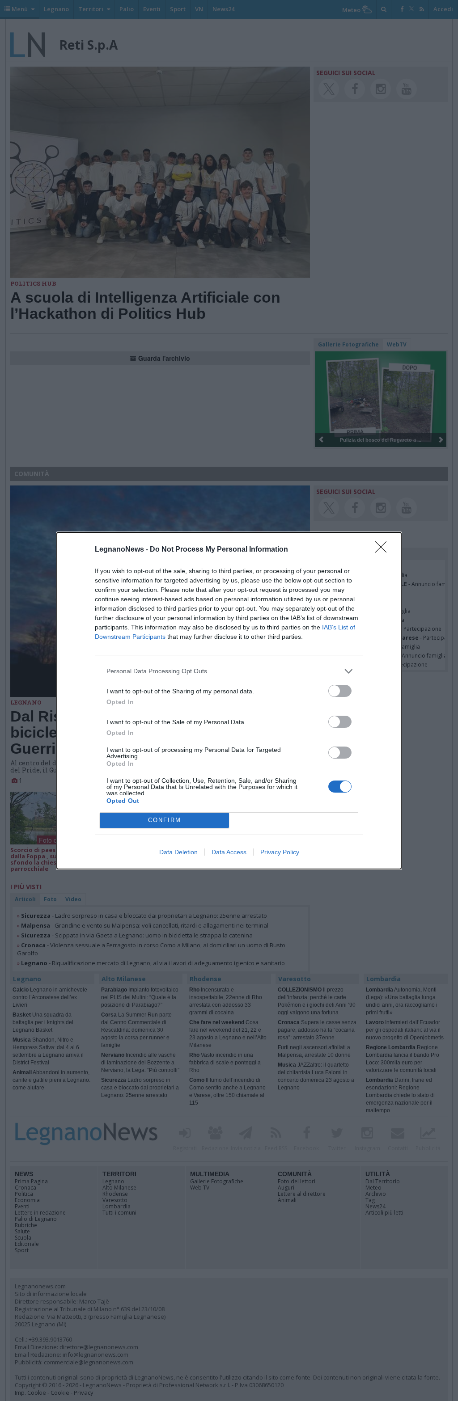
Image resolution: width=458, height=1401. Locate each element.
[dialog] (229, 700)
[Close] (383, 549)
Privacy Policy (279, 852)
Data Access (229, 852)
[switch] (340, 691)
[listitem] (229, 671)
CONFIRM (164, 820)
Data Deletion (178, 852)
